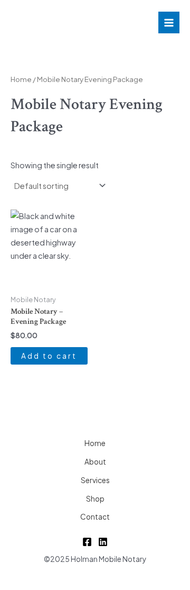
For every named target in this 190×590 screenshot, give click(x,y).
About (95, 461)
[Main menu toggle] (168, 22)
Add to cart (49, 355)
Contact (95, 516)
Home (21, 79)
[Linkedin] (103, 542)
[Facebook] (87, 542)
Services (95, 480)
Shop (95, 498)
